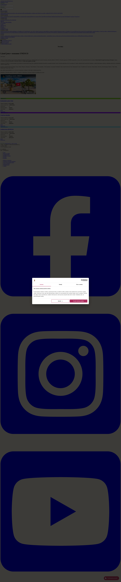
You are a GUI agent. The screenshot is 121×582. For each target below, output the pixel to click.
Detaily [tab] (60, 284)
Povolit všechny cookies (78, 301)
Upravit (59, 301)
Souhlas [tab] (41, 284)
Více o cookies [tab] (79, 284)
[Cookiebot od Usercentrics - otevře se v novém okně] (81, 280)
